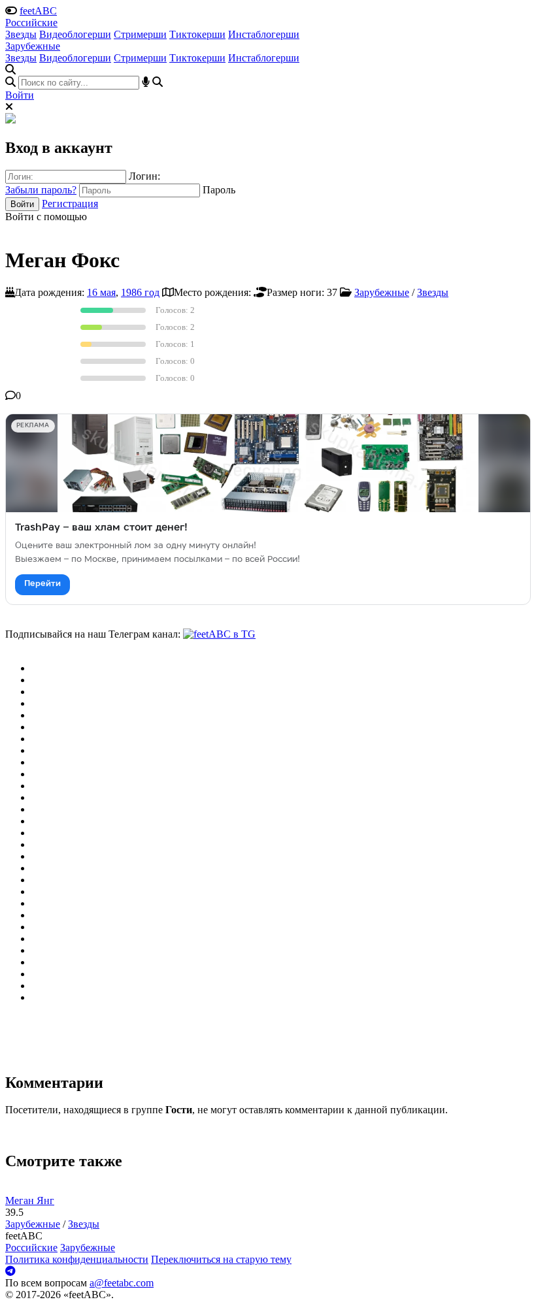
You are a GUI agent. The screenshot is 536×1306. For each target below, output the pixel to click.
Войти (19, 95)
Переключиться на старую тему (221, 1259)
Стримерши (140, 34)
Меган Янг (29, 1200)
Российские (31, 22)
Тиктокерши (197, 34)
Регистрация (70, 203)
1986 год (140, 292)
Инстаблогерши (263, 34)
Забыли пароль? (40, 189)
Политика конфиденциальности (76, 1259)
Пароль (219, 189)
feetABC (38, 10)
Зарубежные (32, 46)
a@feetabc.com (122, 1282)
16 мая (101, 292)
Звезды (21, 34)
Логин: (144, 176)
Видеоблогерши (75, 34)
